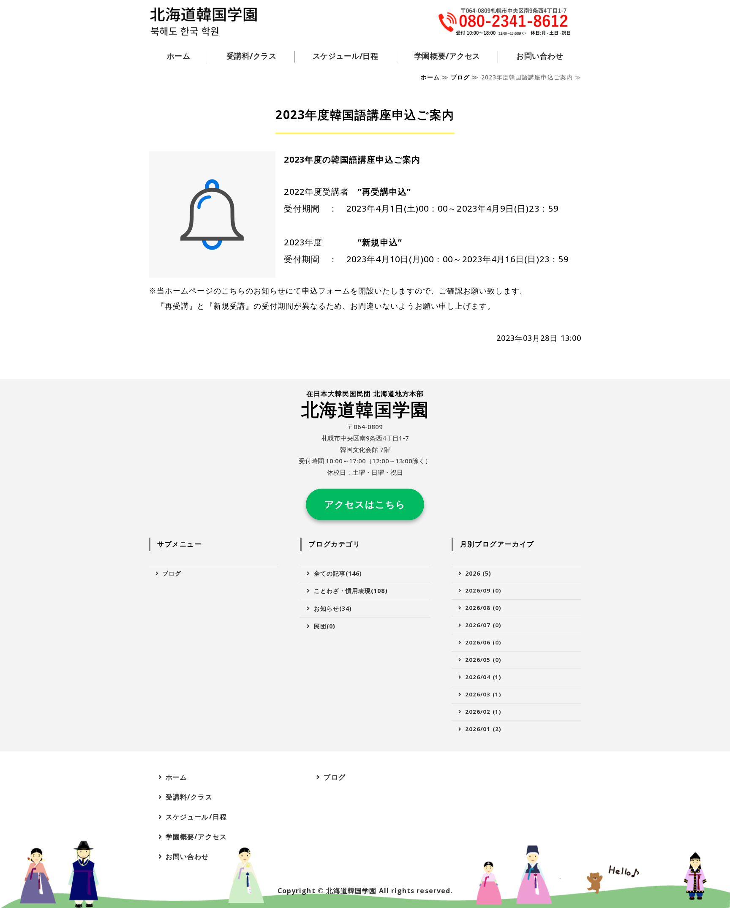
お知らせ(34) (333, 608)
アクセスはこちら (365, 504)
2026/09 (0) (483, 590)
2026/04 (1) (483, 677)
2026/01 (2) (483, 729)
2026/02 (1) (483, 711)
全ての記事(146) (338, 573)
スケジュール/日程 (346, 56)
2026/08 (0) (483, 608)
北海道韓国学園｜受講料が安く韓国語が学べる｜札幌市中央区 (204, 21)
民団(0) (324, 626)
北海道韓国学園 (351, 890)
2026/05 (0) (483, 659)
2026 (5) (478, 573)
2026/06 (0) (483, 642)
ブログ (460, 77)
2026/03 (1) (483, 694)
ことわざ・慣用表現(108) (351, 591)
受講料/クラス (251, 56)
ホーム (179, 56)
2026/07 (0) (483, 625)
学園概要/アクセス (447, 56)
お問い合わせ (539, 56)
